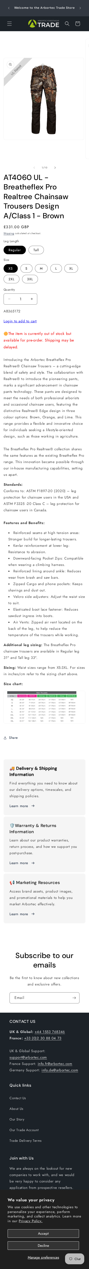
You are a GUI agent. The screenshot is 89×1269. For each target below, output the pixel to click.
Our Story (16, 1119)
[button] (9, 23)
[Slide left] (34, 167)
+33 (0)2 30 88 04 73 (42, 1038)
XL (71, 268)
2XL (11, 279)
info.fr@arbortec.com (55, 1063)
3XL (30, 279)
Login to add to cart (20, 321)
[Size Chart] (44, 723)
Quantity (9, 289)
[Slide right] (55, 167)
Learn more (18, 806)
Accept (43, 1233)
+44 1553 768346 (50, 1031)
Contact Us (17, 1098)
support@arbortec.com (28, 1057)
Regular (15, 250)
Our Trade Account (23, 1130)
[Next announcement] (80, 8)
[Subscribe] (74, 997)
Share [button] (13, 737)
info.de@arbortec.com (60, 1070)
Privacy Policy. (30, 1221)
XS (11, 268)
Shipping (9, 233)
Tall (36, 250)
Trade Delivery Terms (25, 1140)
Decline (43, 1245)
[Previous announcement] (9, 8)
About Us (16, 1108)
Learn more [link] (18, 863)
